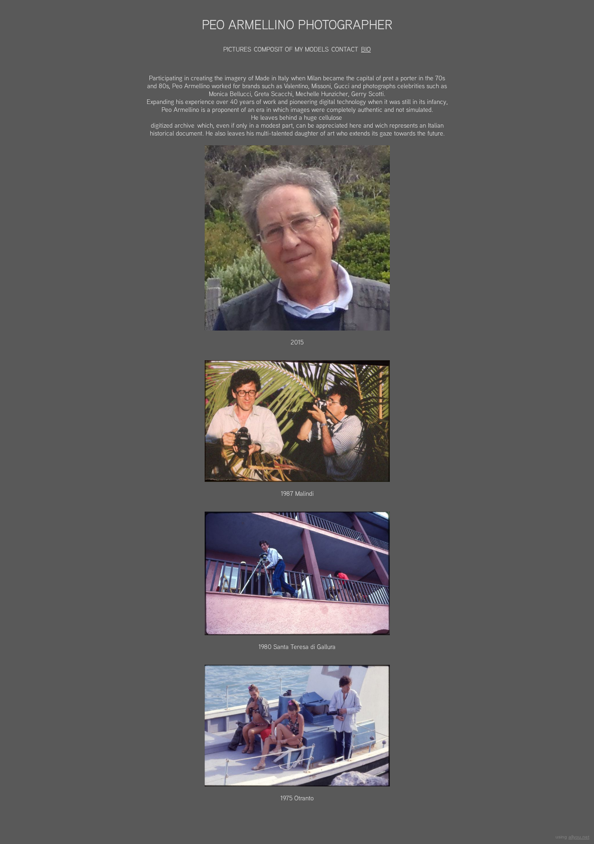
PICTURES (237, 49)
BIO (366, 49)
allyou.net (578, 836)
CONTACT (344, 49)
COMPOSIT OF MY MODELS (291, 49)
